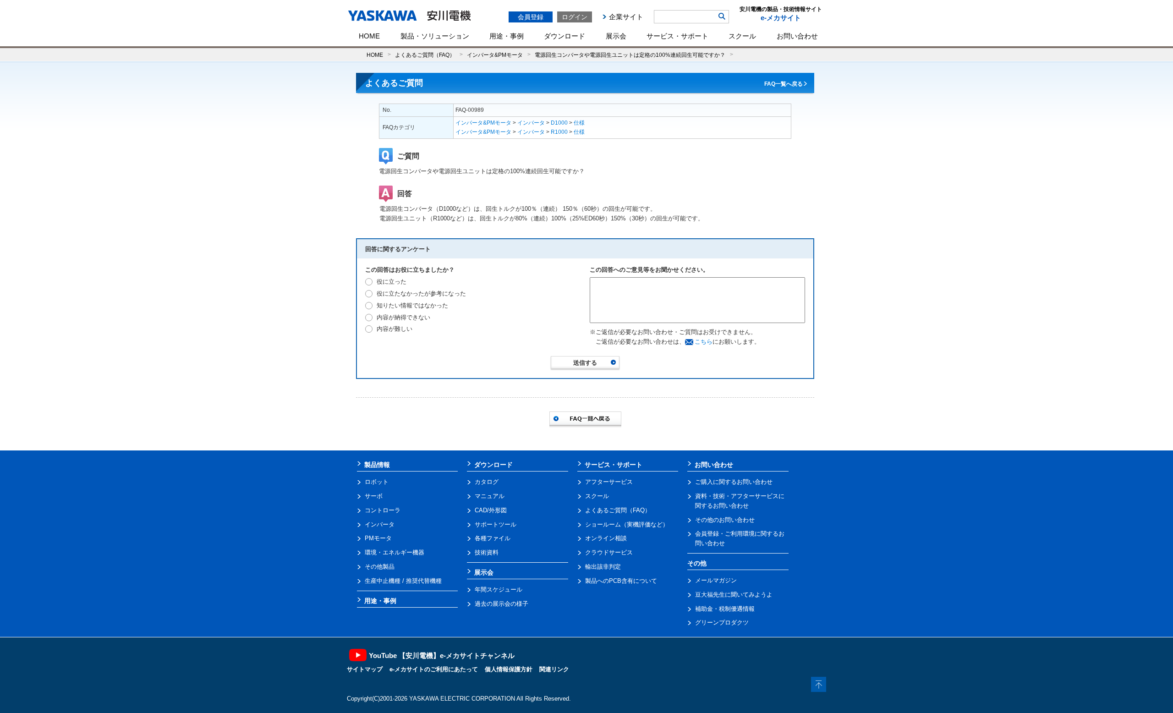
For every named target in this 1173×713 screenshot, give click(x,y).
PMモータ (378, 538)
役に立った (391, 281)
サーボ (374, 496)
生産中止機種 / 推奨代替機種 (403, 580)
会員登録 (530, 17)
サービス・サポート (677, 36)
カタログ (487, 481)
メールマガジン (716, 580)
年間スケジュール (498, 589)
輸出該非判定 (603, 566)
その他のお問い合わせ (725, 519)
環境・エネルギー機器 (394, 552)
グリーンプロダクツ (722, 622)
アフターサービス (609, 481)
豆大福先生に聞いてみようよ (734, 594)
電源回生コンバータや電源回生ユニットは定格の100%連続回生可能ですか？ (630, 55)
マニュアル (489, 496)
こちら (704, 341)
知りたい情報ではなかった (412, 305)
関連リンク (554, 669)
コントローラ (382, 510)
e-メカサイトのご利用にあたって (433, 669)
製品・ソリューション (434, 36)
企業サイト (626, 17)
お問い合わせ (797, 36)
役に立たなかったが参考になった (421, 293)
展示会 (616, 36)
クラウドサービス (609, 552)
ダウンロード (564, 36)
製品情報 (377, 464)
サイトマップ (365, 669)
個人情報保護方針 (508, 669)
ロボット (377, 481)
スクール (742, 36)
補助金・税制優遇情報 (725, 608)
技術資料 (487, 552)
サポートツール (495, 524)
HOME (369, 36)
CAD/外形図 (491, 510)
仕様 (579, 123)
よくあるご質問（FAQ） (425, 55)
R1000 (559, 132)
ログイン (574, 17)
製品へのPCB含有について (621, 580)
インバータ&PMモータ (495, 55)
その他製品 (380, 566)
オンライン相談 (606, 538)
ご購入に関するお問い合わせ (734, 481)
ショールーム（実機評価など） (627, 524)
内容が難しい (394, 328)
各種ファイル (492, 538)
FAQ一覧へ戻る (783, 84)
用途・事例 (506, 36)
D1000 (559, 123)
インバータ (531, 123)
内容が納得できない (403, 317)
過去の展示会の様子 (501, 603)
